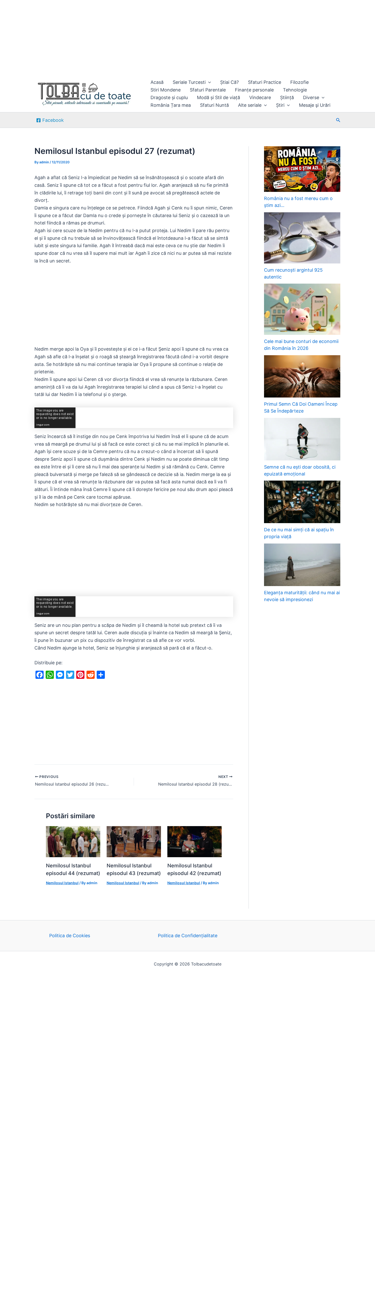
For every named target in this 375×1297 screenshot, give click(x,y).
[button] (208, 82)
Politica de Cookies (69, 935)
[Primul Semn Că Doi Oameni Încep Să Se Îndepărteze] (302, 376)
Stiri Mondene (166, 89)
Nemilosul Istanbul (62, 883)
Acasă (157, 82)
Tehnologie (295, 89)
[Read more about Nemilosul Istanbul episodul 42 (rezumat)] (194, 841)
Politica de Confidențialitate (187, 935)
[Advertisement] (153, 37)
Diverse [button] (311, 97)
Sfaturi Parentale (208, 89)
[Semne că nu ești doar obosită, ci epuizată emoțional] (302, 439)
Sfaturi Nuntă (214, 105)
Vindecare (260, 97)
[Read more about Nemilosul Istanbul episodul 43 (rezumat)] (134, 841)
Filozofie (299, 82)
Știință (287, 97)
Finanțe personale (254, 89)
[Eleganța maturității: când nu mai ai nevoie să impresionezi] (302, 565)
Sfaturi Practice (264, 82)
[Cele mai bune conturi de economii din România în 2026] (302, 309)
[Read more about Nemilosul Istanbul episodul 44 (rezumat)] (73, 841)
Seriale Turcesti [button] (189, 82)
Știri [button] (280, 105)
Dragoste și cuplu (169, 97)
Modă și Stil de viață (218, 97)
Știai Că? (229, 82)
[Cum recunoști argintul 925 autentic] (302, 237)
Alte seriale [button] (249, 105)
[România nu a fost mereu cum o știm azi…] (302, 169)
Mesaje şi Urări (314, 105)
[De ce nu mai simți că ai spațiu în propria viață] (302, 502)
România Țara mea (171, 105)
